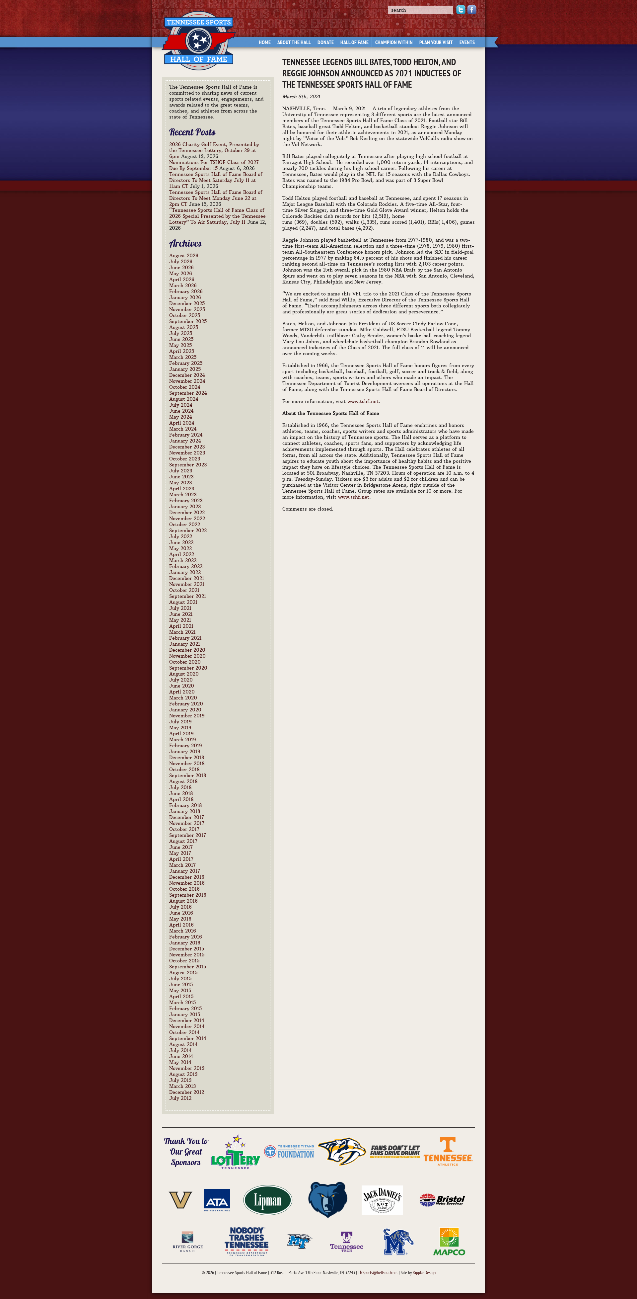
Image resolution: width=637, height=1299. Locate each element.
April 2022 (181, 554)
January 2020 (185, 710)
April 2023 (181, 489)
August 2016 (183, 901)
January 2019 (184, 752)
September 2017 (187, 835)
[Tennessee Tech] (346, 1241)
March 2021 (182, 632)
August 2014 (183, 1044)
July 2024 (180, 405)
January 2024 (185, 441)
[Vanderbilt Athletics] (180, 1199)
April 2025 (181, 351)
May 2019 (180, 728)
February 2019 (185, 746)
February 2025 (185, 363)
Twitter (460, 9)
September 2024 (188, 393)
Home (265, 43)
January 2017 (184, 871)
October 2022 (184, 525)
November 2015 (186, 955)
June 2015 (181, 985)
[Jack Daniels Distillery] (382, 1199)
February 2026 (186, 291)
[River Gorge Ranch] (187, 1241)
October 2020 (185, 662)
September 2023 (188, 465)
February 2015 (185, 1009)
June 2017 (181, 847)
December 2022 (187, 513)
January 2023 (185, 507)
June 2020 (181, 686)
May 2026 (180, 274)
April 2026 (181, 280)
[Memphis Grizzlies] (327, 1199)
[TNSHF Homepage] (195, 37)
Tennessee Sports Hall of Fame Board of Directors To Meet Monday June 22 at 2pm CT (215, 198)
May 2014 (180, 1062)
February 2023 (185, 501)
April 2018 (181, 799)
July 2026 (180, 262)
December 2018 (186, 758)
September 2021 (187, 596)
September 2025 (188, 321)
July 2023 (180, 471)
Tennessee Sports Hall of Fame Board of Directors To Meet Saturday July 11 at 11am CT (215, 180)
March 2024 (183, 429)
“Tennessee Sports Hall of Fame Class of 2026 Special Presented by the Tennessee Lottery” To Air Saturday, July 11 (217, 216)
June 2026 (181, 268)
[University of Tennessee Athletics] (448, 1151)
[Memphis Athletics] (398, 1241)
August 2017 (183, 841)
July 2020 (181, 680)
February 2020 (186, 704)
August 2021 (183, 602)
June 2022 (181, 542)
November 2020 (187, 656)
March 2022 (182, 560)
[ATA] (217, 1199)
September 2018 (187, 775)
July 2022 (180, 536)
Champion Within (394, 43)
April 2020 (182, 692)
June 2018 (181, 793)
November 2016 (187, 883)
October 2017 (184, 829)
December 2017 (186, 817)
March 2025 (182, 357)
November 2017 (186, 823)
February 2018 (185, 805)
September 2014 (187, 1038)
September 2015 (187, 967)
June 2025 (181, 339)
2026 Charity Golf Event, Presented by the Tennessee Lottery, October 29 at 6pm (214, 150)
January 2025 (185, 369)
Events (467, 43)
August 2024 (183, 399)
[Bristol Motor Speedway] (442, 1199)
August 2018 (183, 781)
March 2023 (182, 495)
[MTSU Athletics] (300, 1241)
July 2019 (180, 722)
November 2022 (187, 519)
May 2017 (180, 853)
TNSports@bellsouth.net (378, 1273)
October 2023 (184, 459)
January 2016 (184, 943)
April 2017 (181, 859)
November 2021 (186, 584)
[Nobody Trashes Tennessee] (246, 1241)
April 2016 (181, 925)
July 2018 (180, 787)
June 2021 (181, 614)
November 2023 (187, 453)
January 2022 (185, 572)
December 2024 (187, 375)
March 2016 (182, 931)
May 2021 (180, 620)
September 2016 (187, 895)
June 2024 (181, 411)
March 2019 (182, 740)
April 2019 (181, 734)
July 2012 (180, 1098)
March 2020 (183, 698)
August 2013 (183, 1074)
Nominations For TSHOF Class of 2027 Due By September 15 (214, 165)
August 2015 (183, 973)
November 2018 (187, 764)
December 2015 (186, 949)
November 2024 (187, 381)
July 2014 (180, 1050)
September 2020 (188, 668)
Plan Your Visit (436, 43)
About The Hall (294, 43)
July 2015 (180, 979)
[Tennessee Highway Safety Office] (395, 1151)
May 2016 (180, 919)
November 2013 (186, 1068)
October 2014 (184, 1032)
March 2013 (182, 1086)
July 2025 (180, 333)
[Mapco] (449, 1241)
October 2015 (184, 961)
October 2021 (184, 590)
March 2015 (182, 1003)
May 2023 (180, 483)
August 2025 (183, 327)
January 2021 (184, 644)
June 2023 (181, 477)
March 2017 (182, 865)
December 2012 (186, 1092)
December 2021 (186, 578)
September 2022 (188, 530)
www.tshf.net (363, 401)
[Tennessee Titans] (289, 1151)
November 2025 (187, 309)
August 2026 (183, 256)
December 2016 (186, 877)
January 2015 (184, 1014)
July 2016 (180, 907)
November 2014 (187, 1026)
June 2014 (181, 1056)
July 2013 (180, 1080)
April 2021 (181, 626)
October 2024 (184, 387)
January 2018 (184, 811)
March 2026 (183, 285)
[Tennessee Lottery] (236, 1151)
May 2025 (180, 345)
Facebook (471, 9)
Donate (326, 43)
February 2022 (185, 566)
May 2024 (180, 417)
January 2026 (185, 297)
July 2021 (180, 608)
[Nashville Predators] (342, 1151)
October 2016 (184, 889)
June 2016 (181, 913)
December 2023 (187, 447)
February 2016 (185, 937)
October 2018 (184, 769)
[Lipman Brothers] (268, 1199)
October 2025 (184, 315)
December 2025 (187, 303)
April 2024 (181, 423)
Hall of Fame (354, 43)
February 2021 (185, 638)
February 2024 (186, 435)
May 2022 (180, 548)
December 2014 (186, 1020)
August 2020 (184, 674)
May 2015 (180, 991)
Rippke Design (424, 1273)
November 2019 (187, 716)
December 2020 (187, 650)
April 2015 (181, 997)
